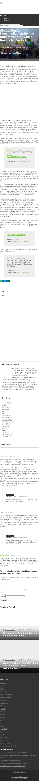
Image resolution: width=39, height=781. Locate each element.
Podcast (3, 717)
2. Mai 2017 (25, 272)
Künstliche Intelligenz (6, 706)
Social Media (17, 53)
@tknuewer (11, 258)
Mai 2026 (5, 409)
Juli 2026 (4, 405)
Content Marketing (5, 691)
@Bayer (17, 235)
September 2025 (7, 422)
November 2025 (7, 420)
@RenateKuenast (13, 151)
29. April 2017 (26, 241)
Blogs (2, 686)
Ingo (1, 456)
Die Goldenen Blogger (6, 694)
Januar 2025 (5, 434)
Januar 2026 (5, 418)
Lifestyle (3, 709)
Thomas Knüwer (7, 47)
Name (2, 592)
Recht (2, 726)
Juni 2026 (5, 407)
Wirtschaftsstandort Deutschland (9, 746)
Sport (2, 731)
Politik (2, 720)
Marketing (3, 711)
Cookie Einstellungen (19, 778)
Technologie (4, 737)
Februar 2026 (6, 415)
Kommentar (3, 590)
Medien (3, 714)
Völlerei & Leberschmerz (7, 743)
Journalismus (4, 703)
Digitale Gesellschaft (6, 697)
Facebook (6, 20)
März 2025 (5, 430)
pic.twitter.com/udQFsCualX (17, 157)
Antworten (36, 504)
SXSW (2, 734)
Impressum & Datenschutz (19, 777)
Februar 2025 (6, 432)
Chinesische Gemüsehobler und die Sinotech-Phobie (13, 752)
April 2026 (5, 411)
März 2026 (5, 413)
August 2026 (6, 403)
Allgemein (4, 53)
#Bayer (9, 155)
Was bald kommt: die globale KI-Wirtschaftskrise (12, 766)
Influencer (3, 700)
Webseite (2, 596)
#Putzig (23, 235)
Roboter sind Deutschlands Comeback (10, 760)
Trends (2, 740)
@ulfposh (10, 235)
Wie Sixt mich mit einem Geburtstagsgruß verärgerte (13, 763)
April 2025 (5, 428)
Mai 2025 (5, 426)
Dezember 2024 (6, 436)
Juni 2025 (5, 424)
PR (10, 53)
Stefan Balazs (4, 555)
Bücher (2, 689)
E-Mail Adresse (4, 594)
